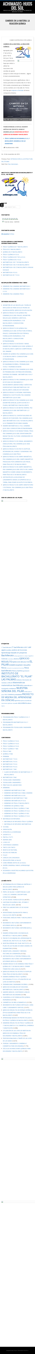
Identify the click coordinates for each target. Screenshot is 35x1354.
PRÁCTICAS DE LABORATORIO (12, 785)
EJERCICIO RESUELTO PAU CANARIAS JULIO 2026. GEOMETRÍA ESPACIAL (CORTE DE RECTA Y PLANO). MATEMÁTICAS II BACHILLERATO (18, 402)
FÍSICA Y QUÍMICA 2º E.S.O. (11, 741)
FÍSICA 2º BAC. (7, 751)
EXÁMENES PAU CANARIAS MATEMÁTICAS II (16, 286)
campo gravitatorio (19, 656)
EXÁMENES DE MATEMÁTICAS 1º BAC (15, 798)
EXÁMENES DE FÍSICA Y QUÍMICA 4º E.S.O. (17, 811)
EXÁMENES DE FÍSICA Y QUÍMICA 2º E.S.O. (17, 816)
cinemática (10, 659)
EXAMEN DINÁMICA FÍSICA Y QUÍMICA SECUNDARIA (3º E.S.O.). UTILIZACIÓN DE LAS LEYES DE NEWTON (17, 979)
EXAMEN (12, 665)
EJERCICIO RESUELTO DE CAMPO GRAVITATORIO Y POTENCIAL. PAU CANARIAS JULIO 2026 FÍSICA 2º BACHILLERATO (18, 487)
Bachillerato (7, 655)
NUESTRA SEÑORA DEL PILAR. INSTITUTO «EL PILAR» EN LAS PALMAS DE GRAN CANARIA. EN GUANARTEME (17, 945)
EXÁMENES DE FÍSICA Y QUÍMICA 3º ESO (16, 813)
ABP (29, 647)
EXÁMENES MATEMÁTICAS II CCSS (14, 795)
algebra (4, 650)
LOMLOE (10, 683)
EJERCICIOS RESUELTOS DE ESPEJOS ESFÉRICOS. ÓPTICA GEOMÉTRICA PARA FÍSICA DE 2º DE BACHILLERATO (18, 1012)
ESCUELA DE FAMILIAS (10, 852)
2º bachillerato (17, 647)
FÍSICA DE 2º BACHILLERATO (12, 249)
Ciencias (4, 659)
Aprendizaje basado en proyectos (14, 653)
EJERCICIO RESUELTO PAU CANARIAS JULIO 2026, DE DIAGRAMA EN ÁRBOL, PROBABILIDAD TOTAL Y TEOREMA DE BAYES (18, 364)
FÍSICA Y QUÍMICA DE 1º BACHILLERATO (15, 247)
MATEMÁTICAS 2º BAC (10, 777)
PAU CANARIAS (9, 694)
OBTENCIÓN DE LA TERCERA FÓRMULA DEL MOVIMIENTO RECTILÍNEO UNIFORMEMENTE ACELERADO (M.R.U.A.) (17, 958)
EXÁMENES (6, 787)
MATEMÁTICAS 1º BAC (10, 769)
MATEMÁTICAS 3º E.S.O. (10, 764)
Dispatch (16, 1350)
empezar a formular (17, 90)
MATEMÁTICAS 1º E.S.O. (10, 759)
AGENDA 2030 (7, 840)
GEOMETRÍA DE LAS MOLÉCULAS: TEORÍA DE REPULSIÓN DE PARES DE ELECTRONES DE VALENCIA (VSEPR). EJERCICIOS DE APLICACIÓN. (17, 307)
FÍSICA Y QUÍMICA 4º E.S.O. (11, 254)
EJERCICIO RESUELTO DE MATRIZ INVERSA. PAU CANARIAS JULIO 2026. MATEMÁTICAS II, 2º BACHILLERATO (17, 410)
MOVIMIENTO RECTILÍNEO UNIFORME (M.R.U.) (17, 928)
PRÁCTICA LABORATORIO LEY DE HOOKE (15, 907)
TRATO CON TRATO (9, 847)
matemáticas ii (27, 685)
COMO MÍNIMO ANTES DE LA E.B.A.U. (14, 863)
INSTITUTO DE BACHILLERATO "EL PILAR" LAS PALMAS (16, 676)
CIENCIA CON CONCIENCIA (11, 858)
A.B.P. (26, 647)
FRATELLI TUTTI (8, 837)
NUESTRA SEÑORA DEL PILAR (14, 689)
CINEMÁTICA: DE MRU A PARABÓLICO (14, 1002)
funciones (21, 668)
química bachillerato (26, 700)
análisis (9, 650)
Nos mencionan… (13, 164)
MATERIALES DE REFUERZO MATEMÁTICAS (17, 824)
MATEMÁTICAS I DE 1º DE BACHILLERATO (16, 262)
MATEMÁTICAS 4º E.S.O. (10, 272)
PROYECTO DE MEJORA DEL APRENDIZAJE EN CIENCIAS (17, 697)
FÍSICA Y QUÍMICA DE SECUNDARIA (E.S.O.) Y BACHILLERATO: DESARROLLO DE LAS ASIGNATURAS (17, 141)
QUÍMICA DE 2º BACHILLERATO (12, 252)
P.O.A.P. (5, 855)
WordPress (26, 1350)
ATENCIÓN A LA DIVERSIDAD (12, 832)
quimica (17, 700)
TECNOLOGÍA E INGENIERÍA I (12, 780)
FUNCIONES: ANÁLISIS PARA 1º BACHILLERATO (17, 917)
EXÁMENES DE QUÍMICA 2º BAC (14, 806)
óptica (3, 706)
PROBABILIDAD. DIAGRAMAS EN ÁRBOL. (15, 984)
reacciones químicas (6, 703)
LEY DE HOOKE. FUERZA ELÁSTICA (13, 899)
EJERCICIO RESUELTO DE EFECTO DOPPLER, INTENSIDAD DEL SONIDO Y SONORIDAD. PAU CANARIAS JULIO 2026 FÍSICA (17, 451)
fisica (3, 667)
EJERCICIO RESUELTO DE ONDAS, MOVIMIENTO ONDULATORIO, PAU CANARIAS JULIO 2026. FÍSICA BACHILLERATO (17, 443)
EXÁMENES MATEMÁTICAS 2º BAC (14, 790)
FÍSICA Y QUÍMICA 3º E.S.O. (11, 743)
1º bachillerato (6, 647)
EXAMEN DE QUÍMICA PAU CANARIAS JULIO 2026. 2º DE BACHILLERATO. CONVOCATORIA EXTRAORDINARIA (18, 356)
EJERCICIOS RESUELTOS (21, 662)
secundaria (22, 703)
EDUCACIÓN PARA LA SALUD (12, 860)
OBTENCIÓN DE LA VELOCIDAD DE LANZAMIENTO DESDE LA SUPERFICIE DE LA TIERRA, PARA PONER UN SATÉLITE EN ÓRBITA (17, 479)
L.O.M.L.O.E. (6, 842)
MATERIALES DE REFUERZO (11, 819)
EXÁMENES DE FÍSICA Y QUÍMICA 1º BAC (16, 808)
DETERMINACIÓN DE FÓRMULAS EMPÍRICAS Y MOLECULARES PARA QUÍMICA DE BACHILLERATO (17, 886)
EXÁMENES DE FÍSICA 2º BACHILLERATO (16, 803)
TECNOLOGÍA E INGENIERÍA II (12, 782)
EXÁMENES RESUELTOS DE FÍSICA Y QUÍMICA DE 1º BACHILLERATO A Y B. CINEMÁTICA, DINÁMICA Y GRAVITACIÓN (18, 1025)
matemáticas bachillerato (12, 685)
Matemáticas (19, 682)
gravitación (26, 671)
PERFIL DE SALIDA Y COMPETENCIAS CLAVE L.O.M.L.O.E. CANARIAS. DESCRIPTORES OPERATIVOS (16, 894)
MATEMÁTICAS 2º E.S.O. (10, 761)
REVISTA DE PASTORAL (10, 850)
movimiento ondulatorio (8, 688)
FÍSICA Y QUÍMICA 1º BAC (10, 749)
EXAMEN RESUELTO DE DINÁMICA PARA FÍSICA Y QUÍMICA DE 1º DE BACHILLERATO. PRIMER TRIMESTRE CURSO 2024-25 (18, 966)
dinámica (16, 659)
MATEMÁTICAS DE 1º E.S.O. (11, 275)
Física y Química (17, 671)
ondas (26, 691)
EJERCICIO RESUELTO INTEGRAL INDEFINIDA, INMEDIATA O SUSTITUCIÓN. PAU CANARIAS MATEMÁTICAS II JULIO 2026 (17, 395)
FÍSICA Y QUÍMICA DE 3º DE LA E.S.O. (14, 257)
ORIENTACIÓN (7, 829)
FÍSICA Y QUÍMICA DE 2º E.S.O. (12, 259)
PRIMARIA (6, 756)
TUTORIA (5, 827)
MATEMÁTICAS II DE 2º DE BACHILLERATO (16, 265)
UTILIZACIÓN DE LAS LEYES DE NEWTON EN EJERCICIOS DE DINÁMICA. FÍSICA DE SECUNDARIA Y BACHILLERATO (17, 1033)
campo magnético (29, 656)
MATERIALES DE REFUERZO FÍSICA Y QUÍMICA (18, 821)
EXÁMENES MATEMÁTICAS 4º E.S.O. (15, 800)
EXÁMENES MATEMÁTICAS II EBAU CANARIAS (18, 793)
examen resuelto (23, 665)
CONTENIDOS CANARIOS (10, 845)
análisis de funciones (19, 650)
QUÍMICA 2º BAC (8, 754)
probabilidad (18, 694)
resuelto (15, 703)
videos (29, 703)
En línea (7, 234)
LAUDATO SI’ (7, 834)
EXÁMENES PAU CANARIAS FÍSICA (13, 294)
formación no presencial (12, 668)
